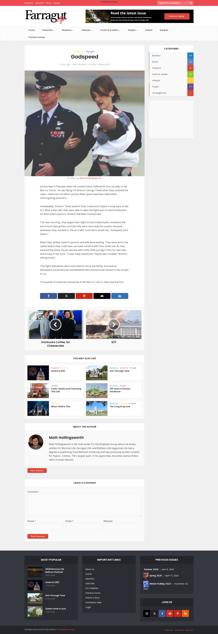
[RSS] (185, 613)
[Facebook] (162, 613)
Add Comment (80, 64)
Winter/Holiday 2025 (160, 583)
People (131, 30)
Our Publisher (91, 588)
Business (66, 30)
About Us (89, 569)
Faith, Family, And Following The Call (66, 390)
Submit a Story (92, 597)
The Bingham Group (65, 629)
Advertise (89, 578)
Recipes (164, 30)
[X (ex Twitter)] (154, 613)
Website (108, 521)
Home (31, 30)
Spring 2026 (155, 575)
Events (148, 30)
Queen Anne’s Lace (55, 608)
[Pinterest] (177, 613)
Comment (32, 491)
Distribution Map (93, 602)
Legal (88, 607)
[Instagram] (146, 613)
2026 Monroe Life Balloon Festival (54, 571)
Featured (47, 30)
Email (69, 521)
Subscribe (90, 583)
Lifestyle (86, 30)
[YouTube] (169, 613)
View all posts (37, 470)
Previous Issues (36, 37)
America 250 (58, 370)
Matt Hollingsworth (101, 64)
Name (31, 521)
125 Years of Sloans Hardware (120, 390)
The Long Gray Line (120, 406)
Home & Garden (109, 30)
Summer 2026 (151, 569)
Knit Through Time (119, 370)
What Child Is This (60, 406)
